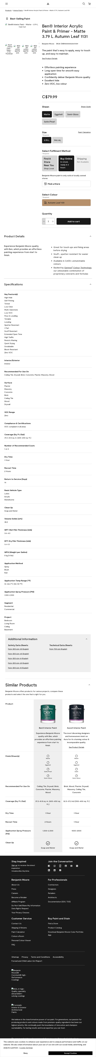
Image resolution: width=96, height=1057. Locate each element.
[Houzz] (49, 870)
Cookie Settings (26, 1048)
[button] (84, 4)
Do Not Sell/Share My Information (25, 905)
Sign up (14, 865)
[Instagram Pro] (60, 866)
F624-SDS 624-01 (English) (18, 658)
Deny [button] (26, 1053)
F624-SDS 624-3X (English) (18, 649)
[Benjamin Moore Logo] (48, 4)
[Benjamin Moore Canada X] (77, 866)
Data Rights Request (20, 908)
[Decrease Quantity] (44, 221)
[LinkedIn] (54, 870)
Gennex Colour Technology (77, 267)
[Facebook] (49, 866)
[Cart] (89, 4)
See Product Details (49, 58)
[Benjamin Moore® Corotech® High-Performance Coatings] (22, 974)
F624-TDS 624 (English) (58, 649)
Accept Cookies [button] (70, 1053)
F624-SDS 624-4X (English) (18, 654)
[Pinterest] (71, 866)
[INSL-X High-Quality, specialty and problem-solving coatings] (22, 992)
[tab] (9, 49)
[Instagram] (54, 866)
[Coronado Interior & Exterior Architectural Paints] (22, 1008)
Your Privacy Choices (20, 912)
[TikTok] (60, 870)
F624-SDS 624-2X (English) (18, 663)
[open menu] (6, 4)
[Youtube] (66, 866)
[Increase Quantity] (52, 221)
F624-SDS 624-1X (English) (18, 668)
